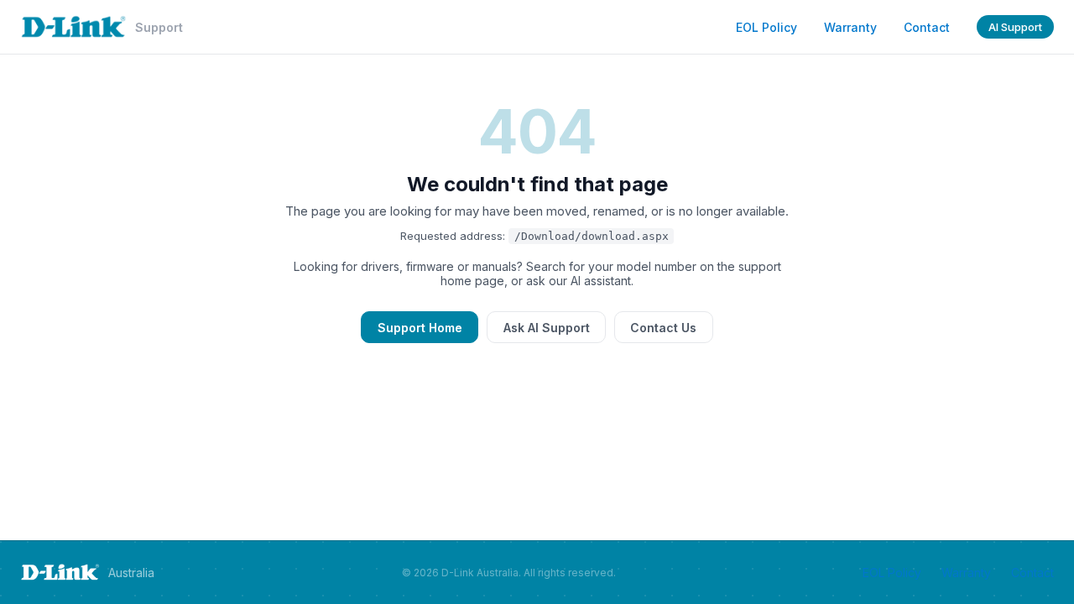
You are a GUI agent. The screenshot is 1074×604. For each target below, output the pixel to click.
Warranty (850, 27)
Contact (927, 27)
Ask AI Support (546, 327)
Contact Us (663, 327)
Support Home (420, 327)
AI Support (1015, 27)
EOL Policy (766, 27)
